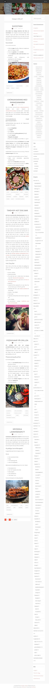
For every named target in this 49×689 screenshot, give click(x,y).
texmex (36, 420)
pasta (36, 110)
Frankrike (36, 518)
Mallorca (37, 584)
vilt (35, 385)
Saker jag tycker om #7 (38, 57)
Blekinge (36, 188)
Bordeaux (37, 521)
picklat (35, 649)
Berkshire (37, 466)
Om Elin (35, 163)
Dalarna (36, 194)
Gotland (36, 205)
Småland (36, 221)
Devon (36, 480)
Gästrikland (36, 202)
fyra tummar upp (14, 505)
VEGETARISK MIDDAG (38, 658)
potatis (41, 110)
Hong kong (36, 532)
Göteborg (36, 199)
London (36, 494)
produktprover (38, 112)
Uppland (36, 259)
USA (35, 614)
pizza (35, 412)
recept (17, 88)
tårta (35, 292)
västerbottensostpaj (11, 110)
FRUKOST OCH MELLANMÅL (37, 305)
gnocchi (36, 395)
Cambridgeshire (38, 472)
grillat (26, 410)
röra (41, 116)
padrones (15, 196)
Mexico (35, 562)
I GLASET (35, 355)
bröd (35, 276)
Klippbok (35, 156)
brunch (39, 72)
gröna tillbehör (37, 647)
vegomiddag (39, 133)
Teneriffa (37, 589)
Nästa (15, 519)
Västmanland (37, 267)
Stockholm (39, 124)
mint (14, 507)
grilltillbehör (39, 93)
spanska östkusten (39, 587)
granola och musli (38, 319)
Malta (35, 559)
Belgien (36, 455)
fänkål (21, 192)
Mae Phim (37, 603)
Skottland (36, 573)
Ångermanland (37, 186)
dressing (39, 80)
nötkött (36, 382)
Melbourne (37, 447)
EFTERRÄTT (36, 295)
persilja (12, 88)
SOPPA (35, 636)
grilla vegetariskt (18, 410)
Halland (36, 210)
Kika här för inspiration (18, 277)
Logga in (35, 670)
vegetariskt (26, 415)
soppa (39, 122)
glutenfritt (9, 194)
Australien (36, 445)
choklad (41, 76)
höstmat (39, 97)
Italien (35, 543)
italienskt (39, 99)
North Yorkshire (38, 499)
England (39, 84)
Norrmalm (37, 248)
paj (35, 409)
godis (35, 286)
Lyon (36, 524)
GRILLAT (35, 338)
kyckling (36, 101)
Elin (15, 28)
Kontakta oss (36, 158)
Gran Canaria (38, 581)
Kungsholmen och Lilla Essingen (39, 242)
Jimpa (35, 44)
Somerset (37, 507)
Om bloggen (36, 161)
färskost (26, 192)
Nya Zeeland (37, 568)
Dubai (35, 461)
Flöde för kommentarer (38, 675)
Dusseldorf (37, 611)
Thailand (36, 595)
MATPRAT (35, 425)
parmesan (21, 196)
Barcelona (37, 578)
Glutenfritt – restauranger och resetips (39, 152)
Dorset (36, 483)
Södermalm (37, 254)
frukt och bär (37, 314)
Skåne (35, 218)
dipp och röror (37, 641)
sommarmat (9, 415)
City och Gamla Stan (39, 232)
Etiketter (35, 149)
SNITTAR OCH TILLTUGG (38, 630)
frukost (37, 89)
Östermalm (37, 227)
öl (34, 357)
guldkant (38, 95)
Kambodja (36, 551)
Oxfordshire (37, 505)
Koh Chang (37, 600)
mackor (36, 325)
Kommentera (9, 92)
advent (35, 344)
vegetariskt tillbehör (11, 417)
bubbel (27, 236)
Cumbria (37, 477)
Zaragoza (37, 592)
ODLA (35, 428)
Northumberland (38, 502)
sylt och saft (36, 655)
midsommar (9, 196)
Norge (35, 565)
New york (37, 619)
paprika (8, 88)
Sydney (36, 450)
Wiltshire (37, 513)
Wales (35, 625)
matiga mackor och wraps (38, 403)
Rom (36, 546)
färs (7, 505)
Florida (36, 617)
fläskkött (36, 376)
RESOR (35, 436)
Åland (35, 442)
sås (35, 652)
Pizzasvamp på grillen (17, 340)
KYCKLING (36, 423)
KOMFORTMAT (37, 387)
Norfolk (36, 496)
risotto (35, 417)
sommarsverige (38, 120)
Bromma (37, 229)
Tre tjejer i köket (24, 8)
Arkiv (35, 146)
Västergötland (37, 265)
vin (35, 368)
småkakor (36, 289)
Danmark (36, 458)
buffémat (39, 74)
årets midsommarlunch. (23, 107)
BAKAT (35, 270)
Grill (22, 505)
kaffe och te (36, 322)
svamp (17, 415)
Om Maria (36, 168)
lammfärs (8, 507)
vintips (39, 137)
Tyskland (36, 606)
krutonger (26, 194)
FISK (34, 300)
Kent (36, 488)
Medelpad (36, 213)
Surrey (36, 510)
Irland (35, 537)
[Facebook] (44, 1)
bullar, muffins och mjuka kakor (38, 280)
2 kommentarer (10, 333)
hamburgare (37, 398)
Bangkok (37, 598)
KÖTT (35, 371)
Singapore (36, 570)
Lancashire (37, 491)
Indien (35, 535)
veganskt (39, 129)
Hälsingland (36, 207)
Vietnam (39, 135)
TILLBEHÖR (36, 638)
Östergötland (37, 183)
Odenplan (37, 251)
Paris (36, 529)
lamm (35, 379)
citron (8, 192)
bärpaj (35, 273)
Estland (35, 516)
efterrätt (39, 82)
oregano (20, 507)
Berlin (36, 608)
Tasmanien (37, 453)
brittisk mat (38, 70)
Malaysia (36, 557)
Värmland (36, 262)
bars (35, 311)
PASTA (35, 434)
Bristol (36, 469)
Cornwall (37, 475)
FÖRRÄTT (35, 297)
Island (35, 540)
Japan (35, 548)
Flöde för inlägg (37, 673)
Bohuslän (36, 191)
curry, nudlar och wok (38, 390)
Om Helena (36, 166)
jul (34, 346)
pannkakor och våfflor (39, 330)
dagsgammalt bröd (14, 192)
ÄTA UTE (35, 180)
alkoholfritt (36, 360)
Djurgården (37, 237)
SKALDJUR (36, 628)
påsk (35, 352)
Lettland (36, 554)
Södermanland (37, 216)
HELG (35, 341)
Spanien (36, 576)
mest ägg (36, 327)
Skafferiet (36, 171)
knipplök (17, 194)
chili (35, 76)
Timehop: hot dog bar (17, 210)
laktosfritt (38, 103)
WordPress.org (37, 678)
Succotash (17, 26)
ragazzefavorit (38, 114)
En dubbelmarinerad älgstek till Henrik (39, 31)
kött (42, 101)
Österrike (36, 439)
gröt (35, 316)
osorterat (35, 431)
